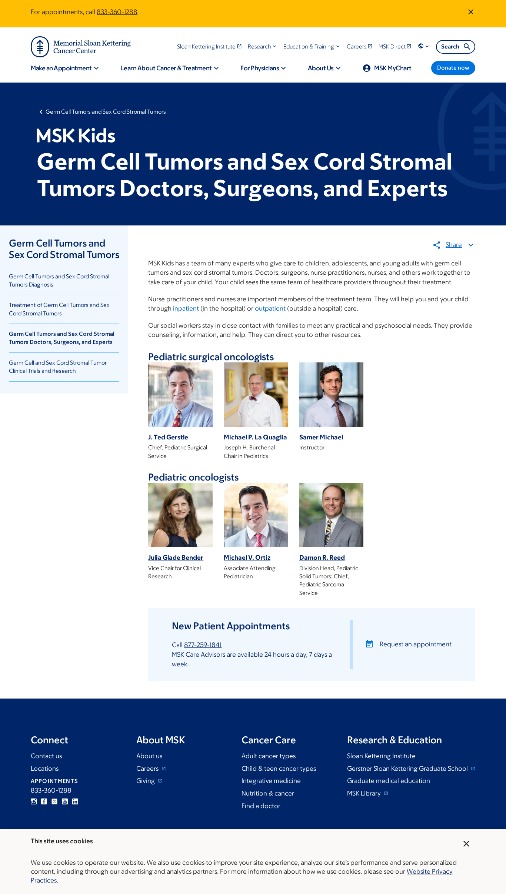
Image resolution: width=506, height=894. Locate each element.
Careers (148, 768)
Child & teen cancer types (279, 768)
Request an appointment (416, 644)
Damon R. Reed (322, 557)
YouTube (65, 801)
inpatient (186, 308)
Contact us (46, 756)
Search (450, 46)
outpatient (270, 308)
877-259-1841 (203, 645)
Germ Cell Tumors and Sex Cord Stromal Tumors (106, 111)
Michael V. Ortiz (247, 557)
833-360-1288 (117, 12)
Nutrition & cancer (268, 793)
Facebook (44, 801)
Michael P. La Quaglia (255, 437)
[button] (263, 46)
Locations (45, 768)
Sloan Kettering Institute (381, 756)
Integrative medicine (271, 780)
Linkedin (75, 801)
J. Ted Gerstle (168, 437)
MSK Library (364, 793)
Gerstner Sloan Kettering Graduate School (408, 768)
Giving (146, 780)
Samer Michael (321, 437)
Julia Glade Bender (175, 557)
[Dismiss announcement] (470, 11)
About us (149, 756)
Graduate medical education (388, 780)
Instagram (34, 801)
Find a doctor (261, 806)
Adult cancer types (269, 756)
